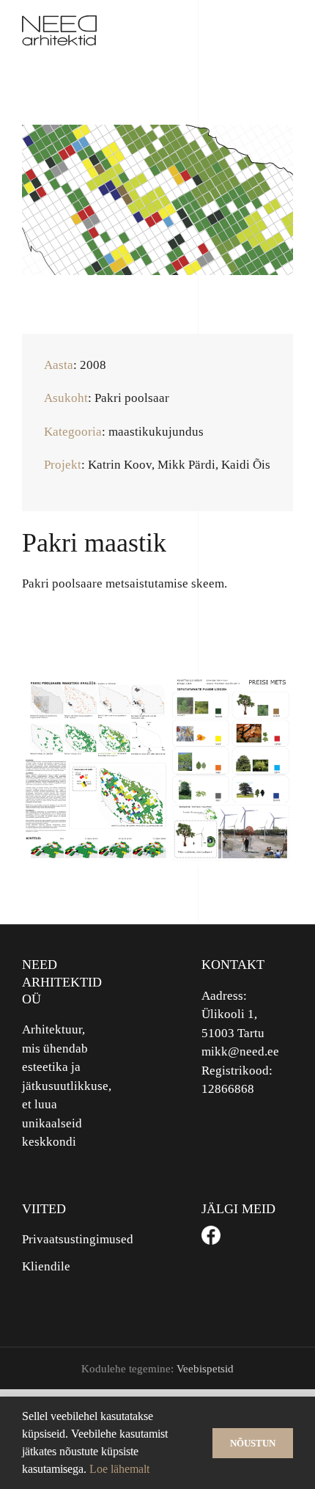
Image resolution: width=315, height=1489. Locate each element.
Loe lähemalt (119, 1469)
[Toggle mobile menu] (287, 30)
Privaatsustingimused (68, 1239)
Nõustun (252, 1443)
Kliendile (46, 1266)
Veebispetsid (205, 1369)
